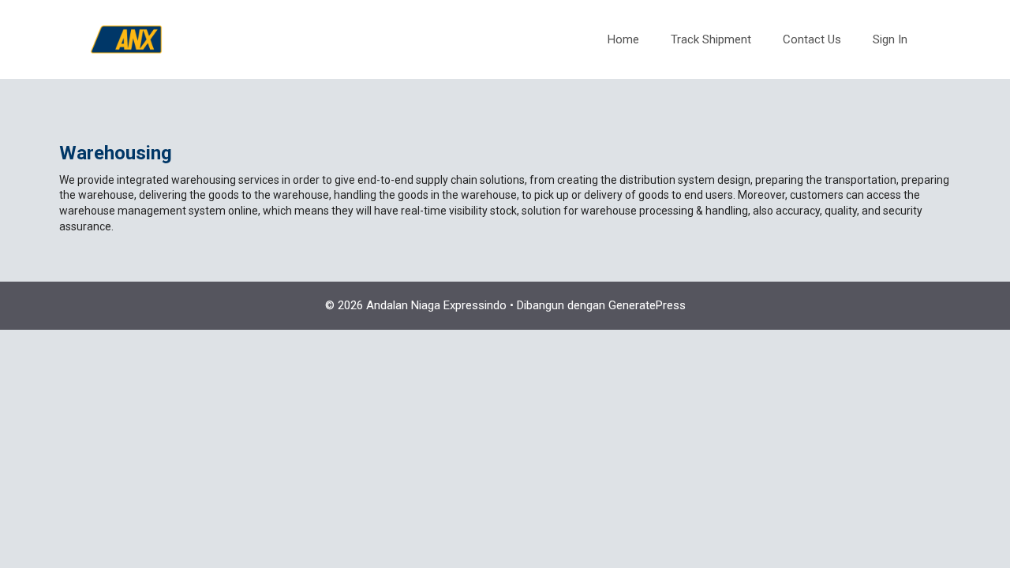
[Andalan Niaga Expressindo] (126, 38)
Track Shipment (711, 39)
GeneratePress (647, 305)
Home (623, 39)
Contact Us (812, 39)
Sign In (890, 39)
